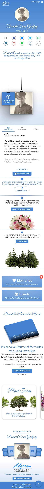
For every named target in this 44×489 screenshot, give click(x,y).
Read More (22, 169)
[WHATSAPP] (38, 38)
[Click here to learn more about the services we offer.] (22, 467)
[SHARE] (30, 43)
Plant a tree (22, 241)
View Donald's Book (22, 371)
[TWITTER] (30, 38)
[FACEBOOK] (14, 38)
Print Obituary (23, 173)
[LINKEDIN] (5, 43)
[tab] (8, 128)
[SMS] (22, 43)
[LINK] (38, 43)
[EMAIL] (14, 43)
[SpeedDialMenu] (38, 484)
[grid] (22, 97)
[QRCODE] (5, 38)
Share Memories (23, 478)
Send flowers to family (22, 209)
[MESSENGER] (22, 38)
